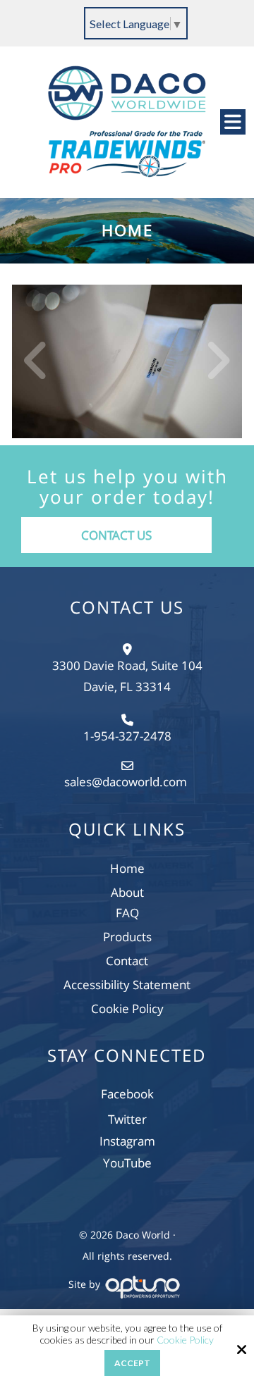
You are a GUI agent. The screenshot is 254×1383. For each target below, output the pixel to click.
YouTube (127, 1163)
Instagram (127, 1141)
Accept (132, 1363)
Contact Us (116, 535)
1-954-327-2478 (127, 736)
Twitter (127, 1119)
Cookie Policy (185, 1340)
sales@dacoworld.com (127, 782)
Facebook (127, 1094)
